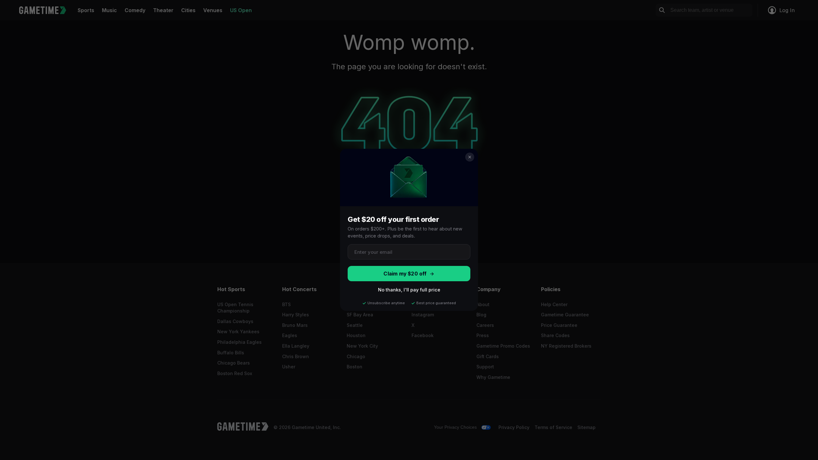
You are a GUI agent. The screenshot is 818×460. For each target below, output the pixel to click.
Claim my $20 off (405, 274)
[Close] (469, 157)
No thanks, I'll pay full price (409, 290)
